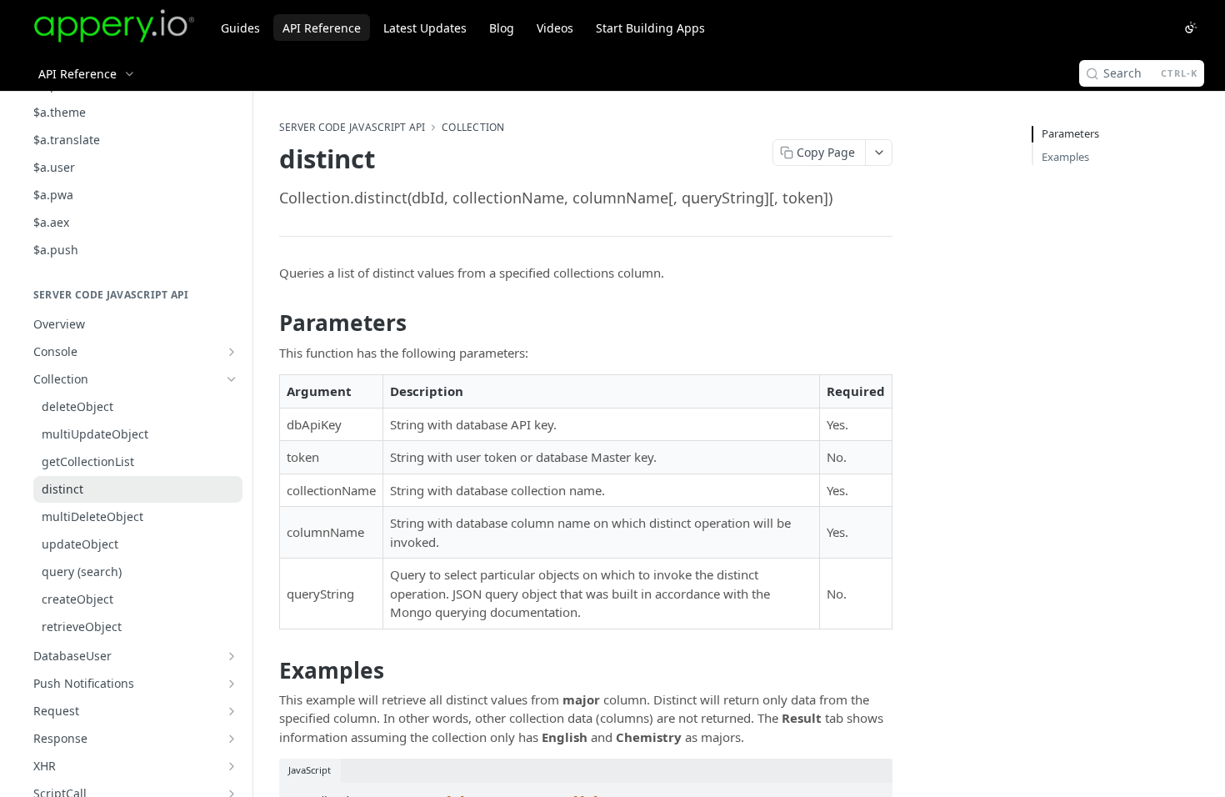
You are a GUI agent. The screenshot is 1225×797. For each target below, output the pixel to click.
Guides (240, 28)
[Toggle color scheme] (1191, 27)
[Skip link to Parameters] (268, 323)
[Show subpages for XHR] (231, 766)
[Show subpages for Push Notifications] (231, 683)
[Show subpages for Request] (231, 711)
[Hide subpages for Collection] (231, 379)
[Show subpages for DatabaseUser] (231, 656)
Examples (1065, 156)
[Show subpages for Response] (231, 738)
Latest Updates (425, 28)
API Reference (321, 28)
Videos (555, 28)
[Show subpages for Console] (231, 351)
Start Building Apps (650, 28)
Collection (473, 127)
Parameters (1070, 133)
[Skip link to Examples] (268, 670)
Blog (501, 28)
